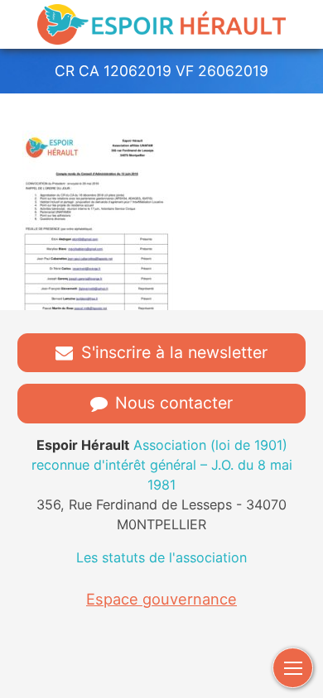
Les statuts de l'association (161, 557)
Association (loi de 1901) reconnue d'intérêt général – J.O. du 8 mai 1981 (161, 465)
